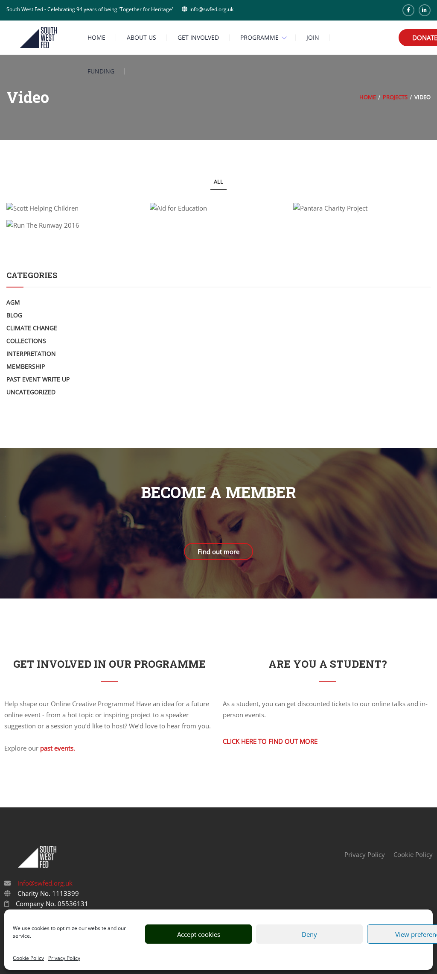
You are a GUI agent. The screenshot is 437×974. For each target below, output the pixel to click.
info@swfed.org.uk (44, 883)
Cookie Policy (28, 958)
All (218, 181)
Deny (309, 934)
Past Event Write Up (38, 379)
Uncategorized (30, 392)
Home (367, 97)
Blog (14, 315)
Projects (395, 97)
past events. (57, 748)
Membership (25, 366)
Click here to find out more (270, 741)
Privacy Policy (64, 958)
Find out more (218, 551)
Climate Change (31, 328)
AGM (13, 302)
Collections (26, 341)
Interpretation (31, 353)
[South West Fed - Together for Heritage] (38, 37)
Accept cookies (198, 934)
